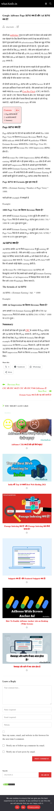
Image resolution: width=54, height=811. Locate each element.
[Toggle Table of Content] (16, 110)
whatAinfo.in (9, 4)
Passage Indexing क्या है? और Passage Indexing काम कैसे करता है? (27, 527)
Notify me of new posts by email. (20, 751)
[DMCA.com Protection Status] (9, 784)
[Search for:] (49, 3)
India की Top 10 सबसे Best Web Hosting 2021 (27, 484)
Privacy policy (33, 807)
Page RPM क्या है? (12, 114)
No (23, 807)
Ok (17, 807)
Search (5, 770)
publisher (14, 35)
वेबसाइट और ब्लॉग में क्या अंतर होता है (27, 666)
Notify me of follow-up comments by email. (25, 745)
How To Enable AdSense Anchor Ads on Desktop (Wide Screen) (27, 622)
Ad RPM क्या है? (11, 117)
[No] (51, 803)
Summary (9, 120)
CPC (27, 330)
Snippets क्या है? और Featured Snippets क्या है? (27, 578)
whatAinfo (10, 27)
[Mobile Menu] (46, 3)
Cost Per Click (28, 91)
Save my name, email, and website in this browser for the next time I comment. (26, 737)
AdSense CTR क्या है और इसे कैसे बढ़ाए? (27, 444)
